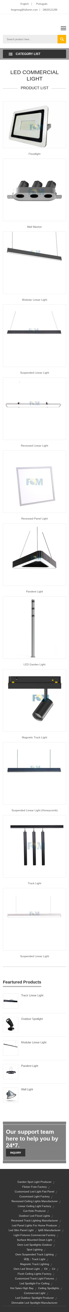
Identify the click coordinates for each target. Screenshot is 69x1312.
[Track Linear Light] (10, 1000)
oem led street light (27, 1268)
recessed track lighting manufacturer (34, 1220)
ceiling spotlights (48, 1288)
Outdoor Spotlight (32, 1018)
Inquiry (15, 1152)
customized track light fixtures (34, 1278)
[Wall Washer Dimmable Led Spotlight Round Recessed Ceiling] (34, 189)
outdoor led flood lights (34, 1215)
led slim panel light (21, 1230)
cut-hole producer (34, 1210)
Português (42, 3)
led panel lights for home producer (34, 1225)
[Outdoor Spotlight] (10, 1024)
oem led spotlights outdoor (34, 1244)
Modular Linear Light (34, 299)
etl (45, 1268)
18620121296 (50, 9)
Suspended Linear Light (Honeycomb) (35, 810)
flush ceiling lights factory (34, 1273)
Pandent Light (34, 591)
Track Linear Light (32, 995)
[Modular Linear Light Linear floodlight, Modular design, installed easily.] (34, 262)
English (25, 3)
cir (53, 1268)
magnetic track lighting (34, 1264)
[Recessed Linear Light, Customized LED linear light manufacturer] (34, 408)
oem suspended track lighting (34, 1254)
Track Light (34, 883)
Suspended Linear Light (34, 372)
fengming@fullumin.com (24, 9)
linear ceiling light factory (34, 1206)
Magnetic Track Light (34, 737)
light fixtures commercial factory (34, 1235)
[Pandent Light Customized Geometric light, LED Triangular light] (34, 554)
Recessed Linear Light (34, 445)
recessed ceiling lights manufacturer (35, 1201)
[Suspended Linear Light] (34, 335)
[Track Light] (34, 846)
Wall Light (27, 1089)
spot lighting (35, 1249)
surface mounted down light (34, 1239)
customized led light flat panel (34, 1191)
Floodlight (34, 153)
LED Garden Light (34, 664)
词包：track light (34, 1259)
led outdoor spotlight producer (34, 1297)
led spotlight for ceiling (34, 1283)
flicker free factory (34, 1186)
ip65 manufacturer (49, 1230)
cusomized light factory (34, 1196)
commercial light (34, 1293)
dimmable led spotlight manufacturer (35, 1302)
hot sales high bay (22, 1288)
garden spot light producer (34, 1181)
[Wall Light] (10, 1094)
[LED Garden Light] (34, 627)
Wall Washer (34, 226)
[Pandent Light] (10, 1071)
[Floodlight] (34, 124)
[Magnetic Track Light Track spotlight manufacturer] (34, 700)
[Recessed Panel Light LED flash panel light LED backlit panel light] (34, 481)
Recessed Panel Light (34, 518)
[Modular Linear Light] (10, 1047)
